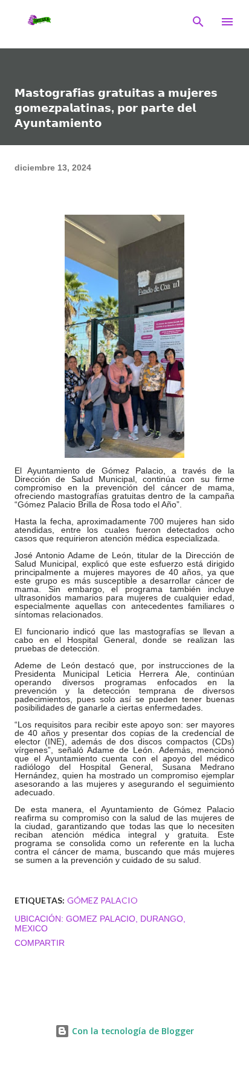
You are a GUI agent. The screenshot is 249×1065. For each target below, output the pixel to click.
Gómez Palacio (102, 900)
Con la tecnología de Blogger (132, 1031)
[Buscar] (198, 22)
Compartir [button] (40, 943)
